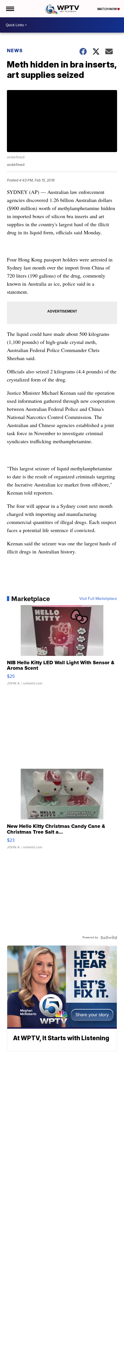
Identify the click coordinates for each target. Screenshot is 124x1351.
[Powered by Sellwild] (108, 937)
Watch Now (107, 9)
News (15, 50)
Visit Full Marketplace (98, 599)
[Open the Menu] (9, 8)
